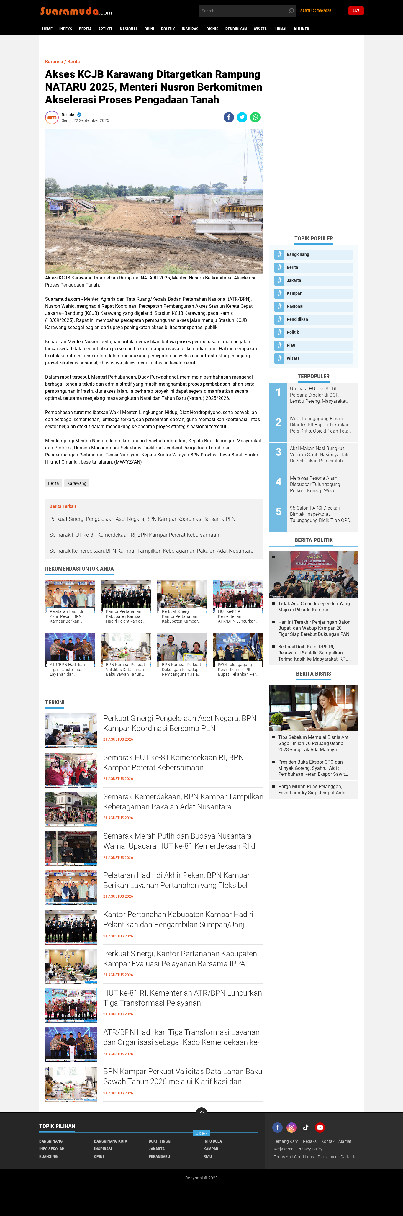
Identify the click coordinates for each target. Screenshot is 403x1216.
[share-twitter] (242, 117)
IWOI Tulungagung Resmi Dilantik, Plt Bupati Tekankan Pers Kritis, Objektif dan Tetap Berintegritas (320, 425)
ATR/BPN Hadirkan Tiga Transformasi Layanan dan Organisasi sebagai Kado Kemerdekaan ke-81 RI (181, 1042)
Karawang (76, 483)
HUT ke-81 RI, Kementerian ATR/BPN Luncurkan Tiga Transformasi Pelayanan (182, 997)
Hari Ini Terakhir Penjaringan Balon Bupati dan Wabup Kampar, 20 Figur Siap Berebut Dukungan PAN (314, 628)
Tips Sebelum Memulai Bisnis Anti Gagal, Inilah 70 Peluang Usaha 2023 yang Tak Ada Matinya (314, 743)
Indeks (65, 29)
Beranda (54, 62)
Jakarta (294, 280)
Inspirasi (191, 29)
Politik (168, 29)
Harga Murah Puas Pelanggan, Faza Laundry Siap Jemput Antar (312, 790)
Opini (149, 29)
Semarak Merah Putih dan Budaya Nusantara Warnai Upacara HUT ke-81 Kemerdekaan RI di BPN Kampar (180, 846)
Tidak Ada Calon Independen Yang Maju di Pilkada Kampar (314, 607)
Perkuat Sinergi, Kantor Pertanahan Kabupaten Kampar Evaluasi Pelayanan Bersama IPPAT (180, 958)
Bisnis (213, 29)
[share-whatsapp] (255, 117)
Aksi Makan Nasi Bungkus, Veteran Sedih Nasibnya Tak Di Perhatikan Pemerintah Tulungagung (319, 455)
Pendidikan (236, 29)
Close (201, 1133)
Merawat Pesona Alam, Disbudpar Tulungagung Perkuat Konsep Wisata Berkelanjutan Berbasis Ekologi (315, 484)
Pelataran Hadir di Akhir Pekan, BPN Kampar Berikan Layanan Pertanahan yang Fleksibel (176, 880)
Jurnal (280, 29)
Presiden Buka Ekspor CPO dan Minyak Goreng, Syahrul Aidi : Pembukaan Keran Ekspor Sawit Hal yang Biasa (311, 768)
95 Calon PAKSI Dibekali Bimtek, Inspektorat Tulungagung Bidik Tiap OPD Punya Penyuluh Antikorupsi (320, 514)
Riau (291, 345)
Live (356, 11)
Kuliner (301, 29)
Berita (85, 29)
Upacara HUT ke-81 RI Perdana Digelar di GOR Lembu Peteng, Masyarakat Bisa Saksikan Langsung (318, 395)
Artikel (105, 29)
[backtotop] (201, 1113)
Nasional (129, 29)
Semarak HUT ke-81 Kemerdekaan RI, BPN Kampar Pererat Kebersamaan (173, 762)
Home (47, 29)
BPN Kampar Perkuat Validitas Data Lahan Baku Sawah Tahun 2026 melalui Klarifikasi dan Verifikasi (182, 1081)
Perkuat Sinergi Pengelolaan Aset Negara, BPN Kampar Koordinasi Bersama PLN (179, 723)
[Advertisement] (313, 141)
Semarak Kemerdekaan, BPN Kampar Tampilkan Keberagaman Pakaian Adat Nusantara (183, 801)
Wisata (260, 29)
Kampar (294, 293)
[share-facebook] (229, 117)
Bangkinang (298, 254)
